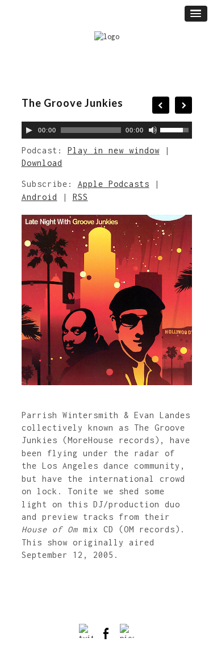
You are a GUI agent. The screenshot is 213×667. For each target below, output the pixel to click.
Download (42, 163)
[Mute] (152, 130)
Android (39, 197)
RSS (80, 197)
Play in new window (114, 150)
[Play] (29, 130)
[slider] (176, 129)
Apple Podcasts (113, 184)
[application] (107, 130)
